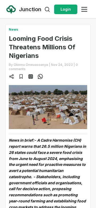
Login (66, 9)
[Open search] (47, 9)
